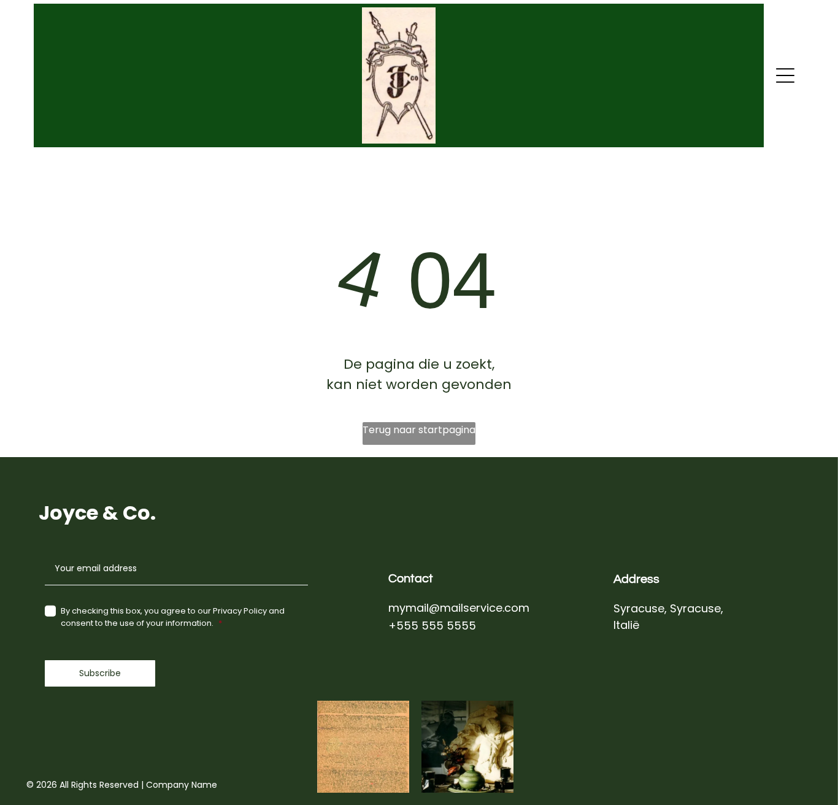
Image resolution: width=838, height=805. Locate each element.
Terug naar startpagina (419, 430)
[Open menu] (785, 75)
